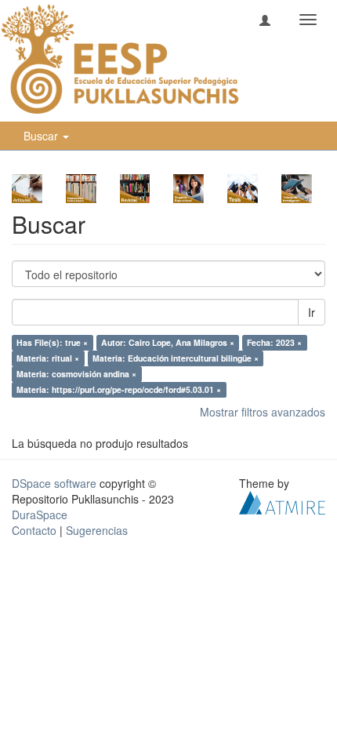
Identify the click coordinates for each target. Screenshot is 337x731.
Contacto (34, 530)
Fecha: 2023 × (274, 342)
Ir (311, 312)
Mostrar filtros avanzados (262, 412)
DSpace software (54, 483)
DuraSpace (39, 514)
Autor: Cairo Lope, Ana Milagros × (167, 342)
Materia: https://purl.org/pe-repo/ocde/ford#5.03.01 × (118, 389)
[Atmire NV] (282, 501)
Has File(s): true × (52, 342)
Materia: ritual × (47, 358)
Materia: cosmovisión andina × (76, 374)
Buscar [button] (42, 136)
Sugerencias (97, 530)
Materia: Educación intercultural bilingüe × (175, 358)
